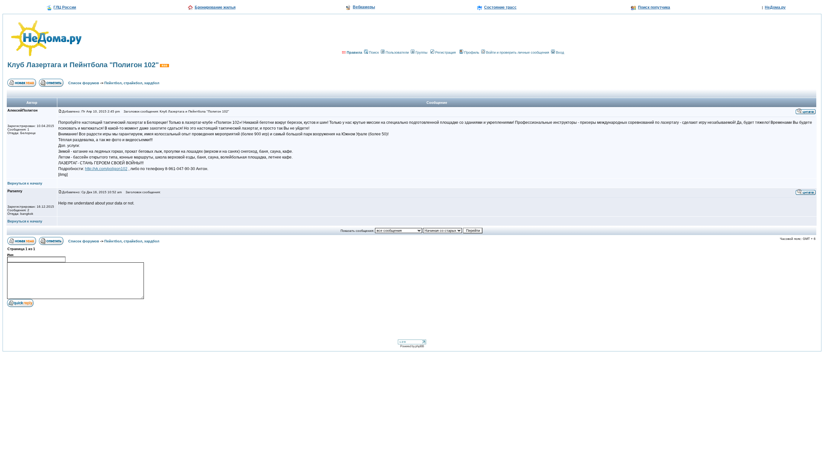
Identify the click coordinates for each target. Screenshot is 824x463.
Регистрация (445, 52)
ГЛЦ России (64, 7)
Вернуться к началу (24, 183)
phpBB (419, 346)
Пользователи (397, 52)
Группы (421, 52)
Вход (560, 52)
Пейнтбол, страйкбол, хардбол (131, 83)
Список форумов (83, 83)
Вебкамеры (364, 7)
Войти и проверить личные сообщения (517, 52)
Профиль (471, 52)
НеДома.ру (775, 7)
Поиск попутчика (654, 7)
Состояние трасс (500, 7)
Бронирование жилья (215, 7)
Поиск (374, 52)
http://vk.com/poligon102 (106, 169)
